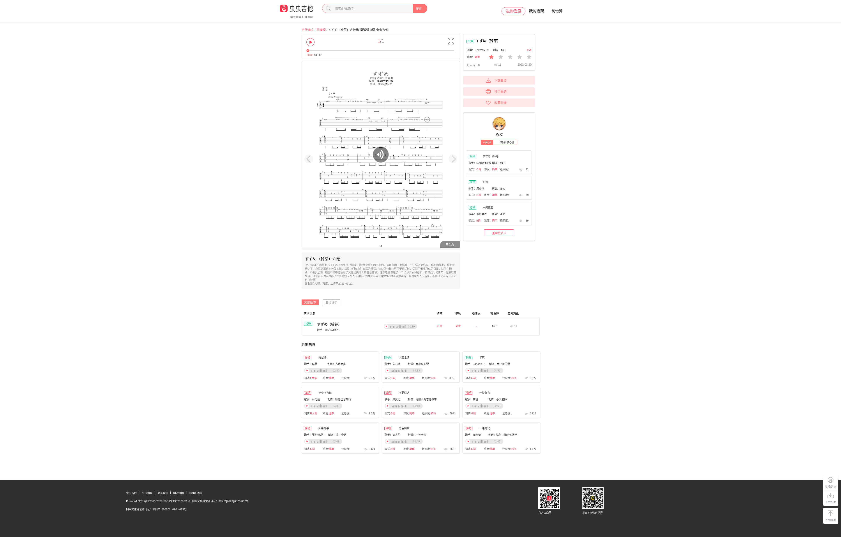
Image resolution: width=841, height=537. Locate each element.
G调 (478, 195)
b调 (478, 220)
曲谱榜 (321, 30)
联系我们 (162, 493)
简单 (477, 57)
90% (513, 378)
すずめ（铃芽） (329, 324)
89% (513, 449)
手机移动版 (195, 493)
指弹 (308, 323)
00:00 (310, 55)
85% (433, 413)
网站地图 (178, 493)
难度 (458, 313)
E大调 (313, 378)
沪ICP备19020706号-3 (176, 501)
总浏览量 (513, 313)
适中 (331, 413)
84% (433, 449)
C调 (478, 169)
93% (433, 378)
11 (515, 326)
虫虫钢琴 (147, 493)
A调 (392, 449)
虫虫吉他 (131, 493)
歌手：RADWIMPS (328, 330)
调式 (439, 313)
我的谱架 (536, 11)
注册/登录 (513, 11)
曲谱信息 (309, 313)
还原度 (476, 313)
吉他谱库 (308, 30)
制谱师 (557, 11)
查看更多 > (499, 233)
